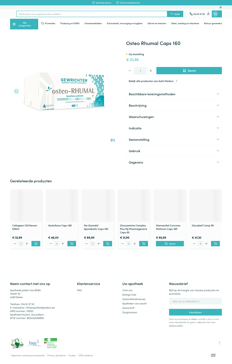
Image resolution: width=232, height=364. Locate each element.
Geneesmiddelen (30, 110)
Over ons (127, 290)
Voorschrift (128, 307)
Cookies (72, 355)
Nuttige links (129, 294)
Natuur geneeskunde (30, 84)
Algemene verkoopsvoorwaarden (28, 355)
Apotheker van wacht (134, 303)
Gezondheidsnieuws (134, 299)
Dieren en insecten (30, 102)
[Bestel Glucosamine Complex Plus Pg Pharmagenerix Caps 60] (143, 243)
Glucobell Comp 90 (203, 225)
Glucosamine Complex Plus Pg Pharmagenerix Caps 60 (133, 229)
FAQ (79, 290)
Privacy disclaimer (56, 355)
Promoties (18, 32)
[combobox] (91, 14)
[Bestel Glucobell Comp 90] (215, 243)
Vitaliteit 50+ (30, 75)
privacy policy (176, 325)
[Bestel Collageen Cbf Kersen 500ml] (35, 243)
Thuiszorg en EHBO (30, 93)
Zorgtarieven (129, 312)
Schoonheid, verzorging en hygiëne (30, 42)
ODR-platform (85, 355)
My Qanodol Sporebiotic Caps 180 (96, 227)
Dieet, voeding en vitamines (30, 53)
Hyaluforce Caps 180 (60, 225)
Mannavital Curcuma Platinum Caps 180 (168, 227)
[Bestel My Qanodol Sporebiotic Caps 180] (107, 243)
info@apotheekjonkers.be (40, 307)
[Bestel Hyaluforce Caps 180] (71, 243)
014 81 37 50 (27, 304)
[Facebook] (219, 343)
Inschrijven (195, 312)
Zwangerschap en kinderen (30, 65)
